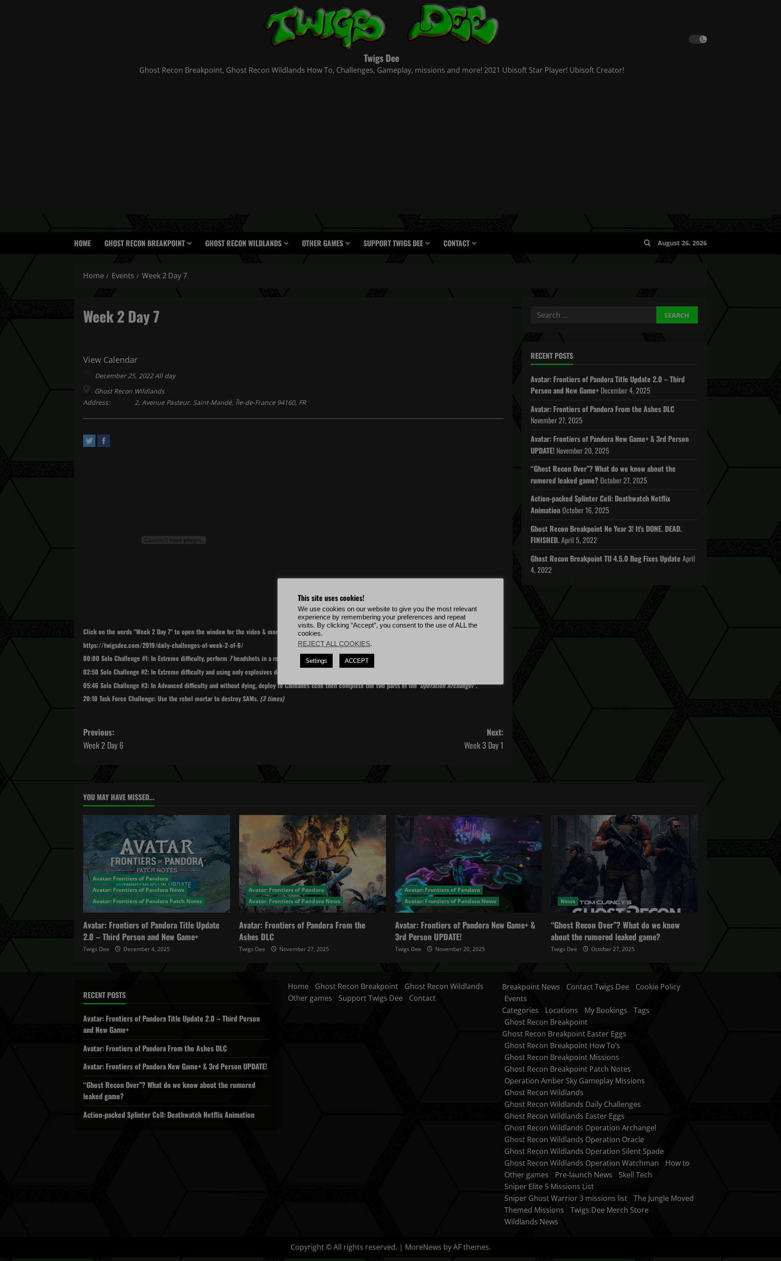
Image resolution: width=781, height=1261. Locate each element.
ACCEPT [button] (357, 660)
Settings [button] (316, 660)
